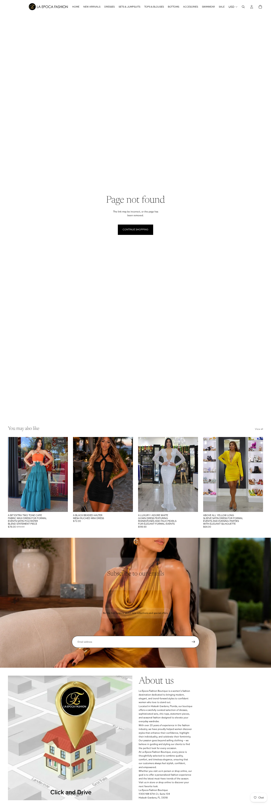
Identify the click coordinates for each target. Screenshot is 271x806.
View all (259, 429)
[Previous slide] (79, 474)
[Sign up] (193, 642)
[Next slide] (127, 474)
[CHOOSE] (61, 505)
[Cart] (260, 6)
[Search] (243, 6)
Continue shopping (135, 229)
